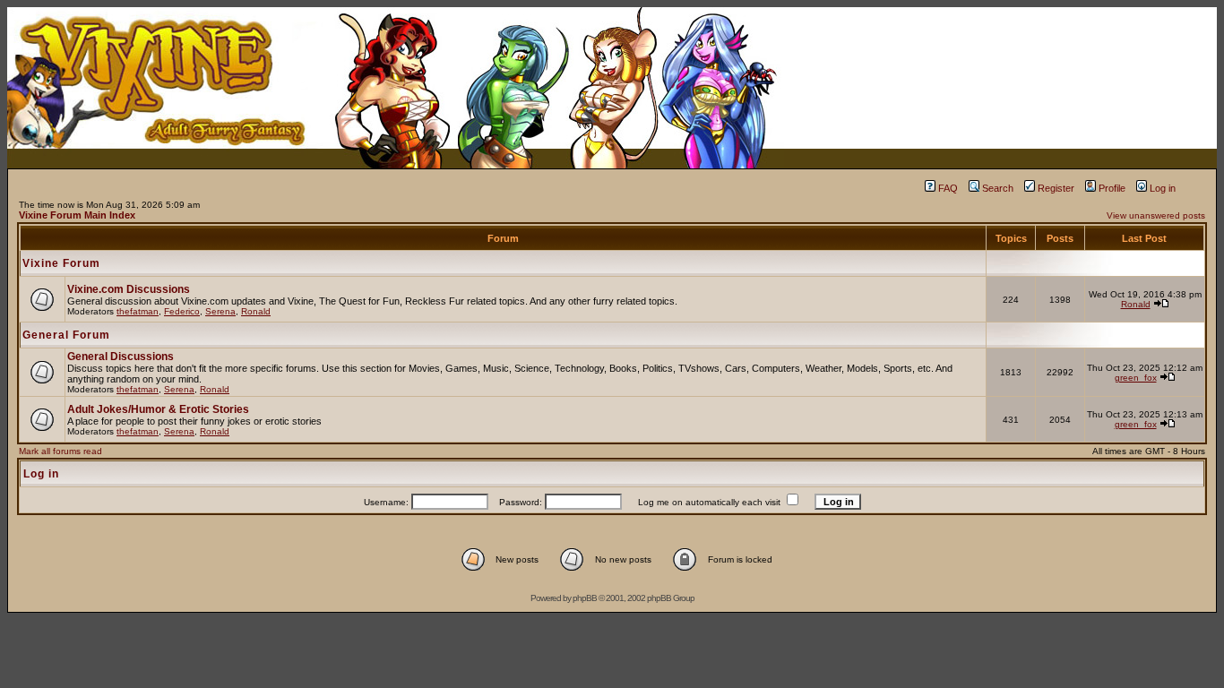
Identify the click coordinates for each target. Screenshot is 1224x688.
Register (1056, 188)
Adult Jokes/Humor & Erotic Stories (158, 409)
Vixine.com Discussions (128, 289)
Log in (1163, 188)
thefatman (137, 311)
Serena (220, 311)
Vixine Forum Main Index (77, 215)
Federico (182, 311)
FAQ (948, 188)
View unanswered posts (1156, 215)
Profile (1112, 188)
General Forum (66, 335)
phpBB (585, 598)
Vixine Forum (61, 263)
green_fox (1136, 378)
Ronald (256, 311)
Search (997, 188)
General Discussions (120, 356)
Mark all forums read (60, 451)
